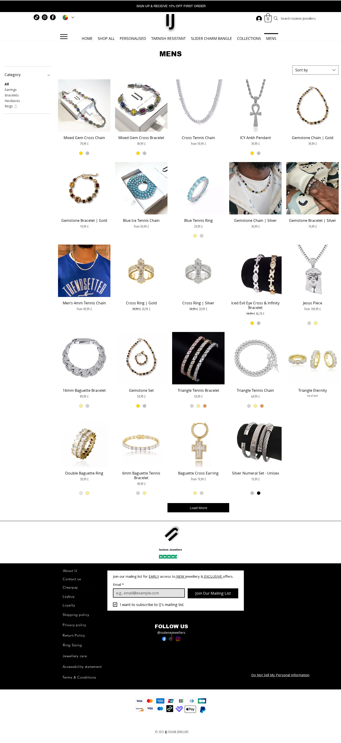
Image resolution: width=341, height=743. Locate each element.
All (7, 84)
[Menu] (63, 36)
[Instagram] (45, 17)
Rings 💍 (11, 106)
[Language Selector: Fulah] (67, 17)
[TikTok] (36, 17)
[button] (268, 17)
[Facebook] (53, 17)
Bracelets (12, 95)
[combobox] (315, 70)
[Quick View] (84, 105)
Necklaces (12, 101)
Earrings (11, 89)
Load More (198, 507)
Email (118, 585)
